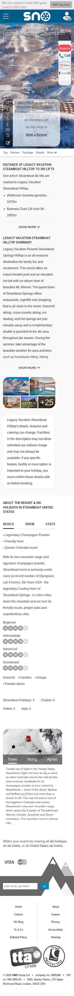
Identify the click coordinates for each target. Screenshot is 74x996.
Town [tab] (12, 759)
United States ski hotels (46, 846)
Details (40, 152)
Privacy (55, 921)
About (55, 906)
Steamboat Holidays (17, 700)
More (50, 152)
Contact (18, 914)
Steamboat (33, 30)
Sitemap (55, 937)
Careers (55, 914)
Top (5, 152)
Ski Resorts (42, 25)
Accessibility (55, 929)
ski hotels (13, 846)
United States (12, 30)
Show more (27, 227)
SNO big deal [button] (61, 4)
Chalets (46, 700)
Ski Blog (18, 921)
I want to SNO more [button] (14, 6)
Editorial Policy (18, 937)
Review (15, 152)
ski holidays (58, 841)
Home (6, 25)
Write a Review (36, 134)
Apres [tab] (52, 759)
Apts (25, 708)
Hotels (7, 708)
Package (27, 152)
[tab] (8, 523)
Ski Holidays (22, 25)
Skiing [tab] (32, 759)
